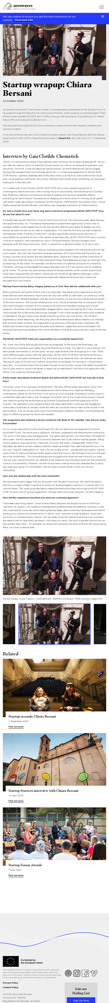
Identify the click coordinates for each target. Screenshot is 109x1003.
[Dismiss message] (102, 16)
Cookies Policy (10, 987)
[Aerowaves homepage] (19, 6)
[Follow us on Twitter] (68, 975)
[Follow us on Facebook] (85, 974)
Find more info (24, 20)
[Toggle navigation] (102, 7)
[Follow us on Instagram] (76, 974)
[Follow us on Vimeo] (93, 974)
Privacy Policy (10, 983)
